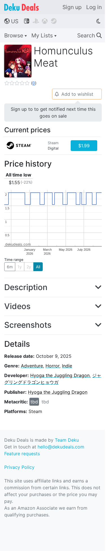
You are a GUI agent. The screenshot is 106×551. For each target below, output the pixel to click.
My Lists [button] (42, 35)
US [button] (11, 21)
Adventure (32, 366)
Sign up (72, 7)
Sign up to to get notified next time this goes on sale (53, 112)
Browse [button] (14, 35)
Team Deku (67, 440)
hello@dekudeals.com (61, 447)
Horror (52, 366)
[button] (20, 83)
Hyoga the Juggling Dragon (60, 375)
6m (10, 266)
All (38, 266)
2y (29, 266)
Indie (67, 366)
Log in (94, 7)
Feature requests (22, 453)
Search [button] (89, 35)
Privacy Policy (19, 467)
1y (20, 266)
